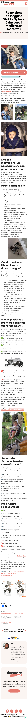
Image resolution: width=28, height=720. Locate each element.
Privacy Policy (19, 714)
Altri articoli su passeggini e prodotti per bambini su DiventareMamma (13, 573)
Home (1, 32)
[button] (26, 3)
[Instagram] (7, 711)
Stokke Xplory (21, 556)
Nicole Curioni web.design (18, 716)
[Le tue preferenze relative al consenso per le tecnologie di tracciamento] (25, 717)
